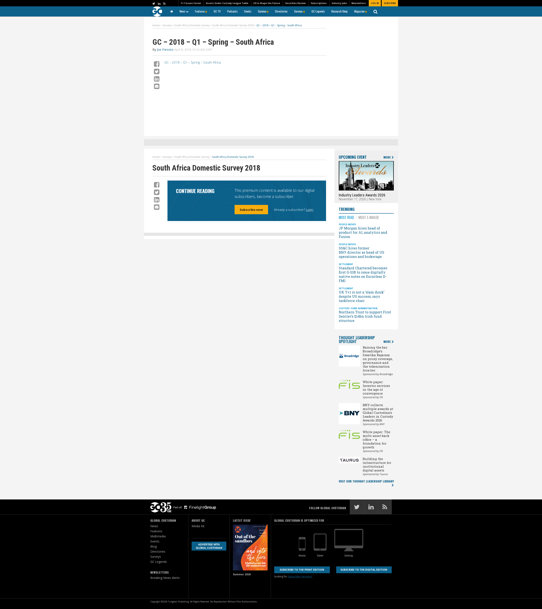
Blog (153, 546)
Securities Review (295, 3)
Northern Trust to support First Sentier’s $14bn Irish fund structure (365, 316)
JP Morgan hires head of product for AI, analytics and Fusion (363, 232)
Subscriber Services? (300, 576)
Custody (344, 308)
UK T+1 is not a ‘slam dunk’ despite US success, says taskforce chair (361, 296)
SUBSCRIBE (390, 3)
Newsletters (358, 3)
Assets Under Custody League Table (227, 3)
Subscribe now (251, 209)
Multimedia (158, 536)
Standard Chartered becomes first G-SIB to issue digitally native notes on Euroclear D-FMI (363, 274)
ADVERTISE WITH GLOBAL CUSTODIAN (209, 546)
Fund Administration (364, 308)
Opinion (262, 11)
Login (309, 209)
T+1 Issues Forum (191, 3)
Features (200, 11)
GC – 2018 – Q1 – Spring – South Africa (192, 62)
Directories (281, 11)
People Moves (347, 224)
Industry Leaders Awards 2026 (362, 195)
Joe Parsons (165, 49)
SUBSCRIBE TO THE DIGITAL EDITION (363, 569)
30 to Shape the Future (266, 3)
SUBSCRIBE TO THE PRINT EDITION (302, 569)
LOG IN (375, 3)
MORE (387, 157)
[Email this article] (156, 86)
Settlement (346, 264)
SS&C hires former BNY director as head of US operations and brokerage (361, 252)
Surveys (298, 11)
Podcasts (232, 11)
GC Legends (318, 11)
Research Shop (339, 11)
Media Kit (198, 526)
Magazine (359, 11)
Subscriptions (319, 3)
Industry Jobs (339, 3)
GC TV (217, 11)
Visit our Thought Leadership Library (366, 481)
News (183, 11)
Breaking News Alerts (165, 578)
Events (247, 11)
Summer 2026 (242, 574)
